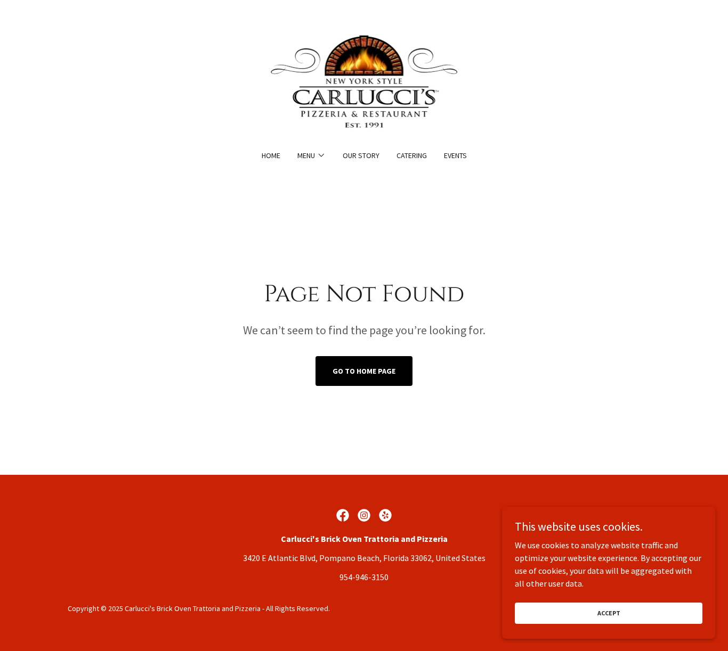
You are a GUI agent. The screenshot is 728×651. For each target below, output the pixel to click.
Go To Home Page (364, 371)
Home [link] (271, 155)
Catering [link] (412, 155)
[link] (364, 82)
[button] (311, 155)
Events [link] (455, 155)
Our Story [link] (361, 155)
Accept (608, 613)
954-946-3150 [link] (364, 577)
